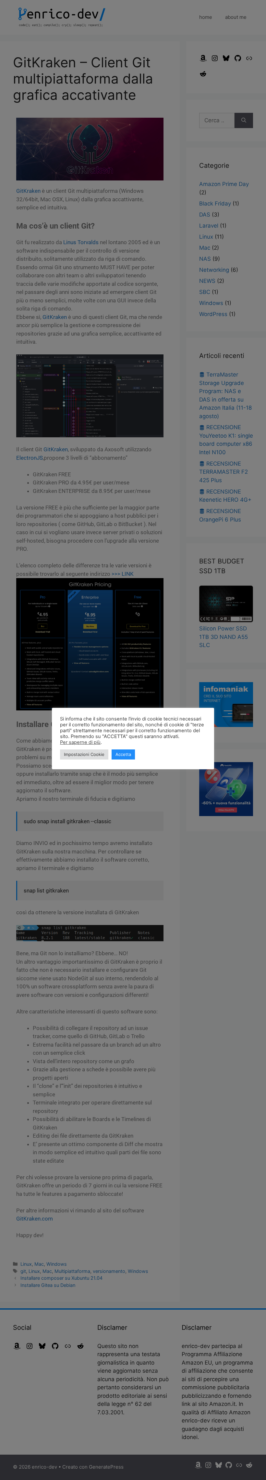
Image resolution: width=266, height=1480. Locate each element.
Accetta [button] (123, 754)
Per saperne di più (80, 742)
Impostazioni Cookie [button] (84, 754)
